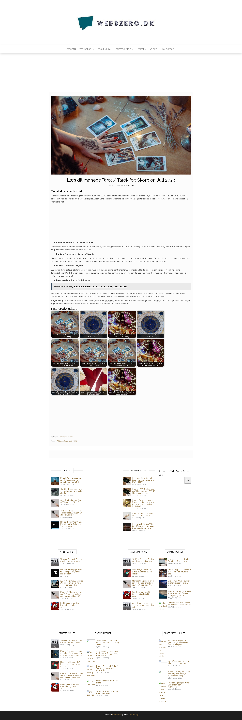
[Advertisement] (121, 73)
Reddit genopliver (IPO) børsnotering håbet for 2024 (69, 605)
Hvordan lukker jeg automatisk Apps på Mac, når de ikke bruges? (71, 572)
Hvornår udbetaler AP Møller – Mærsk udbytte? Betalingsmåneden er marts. (143, 526)
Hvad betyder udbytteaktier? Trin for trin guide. (142, 514)
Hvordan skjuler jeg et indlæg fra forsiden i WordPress (179, 685)
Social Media (104, 49)
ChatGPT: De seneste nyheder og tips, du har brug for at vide (71, 491)
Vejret (153, 49)
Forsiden (71, 49)
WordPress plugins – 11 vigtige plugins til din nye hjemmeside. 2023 (179, 674)
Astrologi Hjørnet (66, 437)
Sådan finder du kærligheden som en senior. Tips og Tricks (107, 642)
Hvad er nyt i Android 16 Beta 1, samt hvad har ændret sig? (142, 572)
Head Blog (134, 715)
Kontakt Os (168, 49)
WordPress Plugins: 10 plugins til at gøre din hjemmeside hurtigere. (179, 642)
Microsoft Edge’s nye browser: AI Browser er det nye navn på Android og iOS (71, 594)
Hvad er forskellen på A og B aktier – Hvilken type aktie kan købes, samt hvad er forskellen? (143, 503)
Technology (86, 49)
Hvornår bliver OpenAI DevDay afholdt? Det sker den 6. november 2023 (71, 524)
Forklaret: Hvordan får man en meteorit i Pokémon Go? (179, 604)
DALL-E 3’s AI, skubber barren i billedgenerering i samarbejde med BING (71, 480)
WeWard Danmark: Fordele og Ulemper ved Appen (71, 560)
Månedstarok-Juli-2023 (67, 441)
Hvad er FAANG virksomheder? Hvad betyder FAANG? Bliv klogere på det (143, 491)
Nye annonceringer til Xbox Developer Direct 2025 (179, 560)
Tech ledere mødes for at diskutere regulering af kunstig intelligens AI (71, 513)
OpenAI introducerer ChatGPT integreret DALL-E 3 (71, 501)
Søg (161, 475)
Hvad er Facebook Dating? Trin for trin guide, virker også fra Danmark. (107, 668)
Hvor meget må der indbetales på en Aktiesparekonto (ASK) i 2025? (143, 480)
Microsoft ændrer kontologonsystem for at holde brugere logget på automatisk (71, 653)
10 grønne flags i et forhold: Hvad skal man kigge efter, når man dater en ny (107, 654)
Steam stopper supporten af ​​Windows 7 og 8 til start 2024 (179, 572)
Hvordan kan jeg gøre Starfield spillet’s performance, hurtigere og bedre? (179, 593)
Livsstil (141, 49)
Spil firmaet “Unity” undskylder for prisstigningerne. (179, 582)
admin (131, 185)
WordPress (117, 715)
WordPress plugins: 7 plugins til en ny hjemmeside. (178, 662)
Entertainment (124, 49)
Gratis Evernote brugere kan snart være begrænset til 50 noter (143, 605)
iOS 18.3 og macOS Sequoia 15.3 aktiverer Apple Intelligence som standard (71, 583)
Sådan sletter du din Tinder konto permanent (107, 692)
